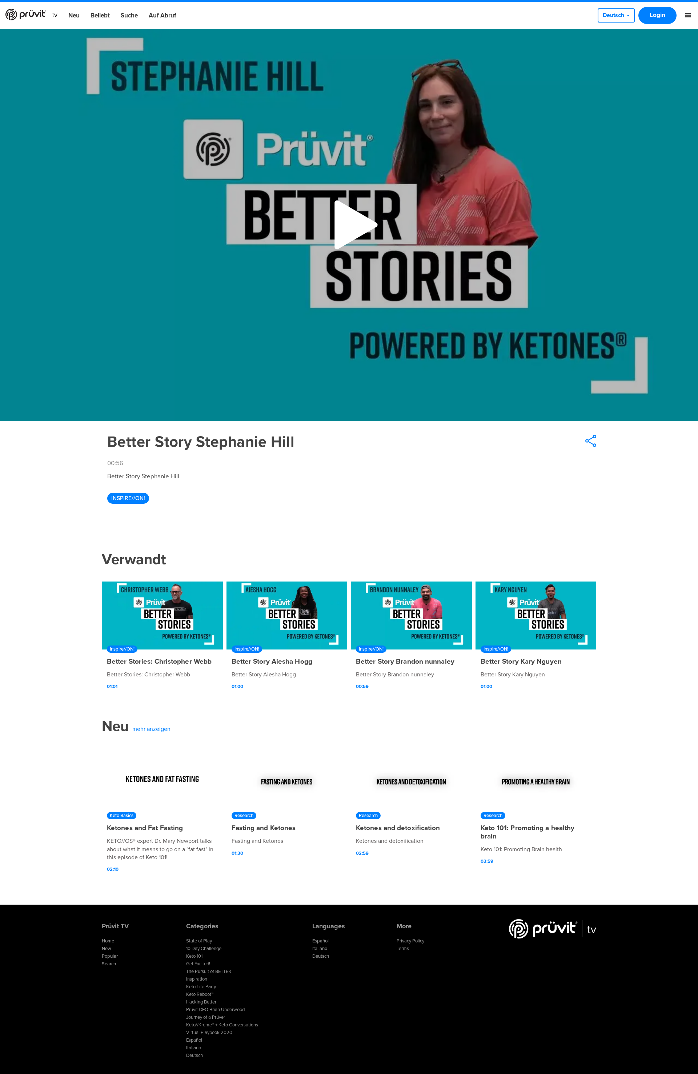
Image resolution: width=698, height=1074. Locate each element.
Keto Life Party (201, 987)
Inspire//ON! (128, 498)
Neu (74, 15)
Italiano (193, 1048)
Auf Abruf (162, 15)
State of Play (199, 941)
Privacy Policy (410, 941)
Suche (129, 15)
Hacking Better (201, 1002)
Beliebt (100, 15)
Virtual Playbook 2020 (209, 1032)
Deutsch (194, 1055)
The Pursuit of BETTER (208, 971)
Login (657, 15)
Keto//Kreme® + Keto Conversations (222, 1025)
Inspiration (196, 979)
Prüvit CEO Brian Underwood (215, 1010)
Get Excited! (198, 964)
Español (194, 1040)
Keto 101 (194, 956)
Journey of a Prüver (205, 1017)
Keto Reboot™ (199, 994)
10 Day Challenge (203, 949)
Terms (403, 949)
